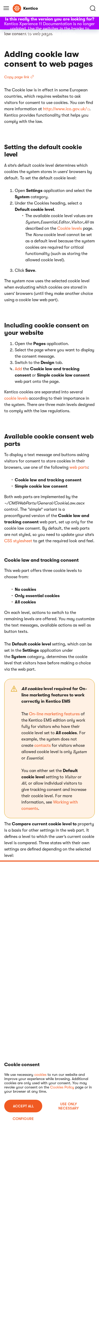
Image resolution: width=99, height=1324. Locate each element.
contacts (42, 745)
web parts (78, 467)
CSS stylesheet (18, 541)
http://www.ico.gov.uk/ (65, 109)
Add (18, 369)
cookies (40, 1074)
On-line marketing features (54, 714)
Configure (23, 1119)
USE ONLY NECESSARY (68, 1106)
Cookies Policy (62, 1087)
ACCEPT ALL (23, 1106)
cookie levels (16, 398)
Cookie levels (69, 228)
